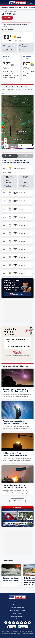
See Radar (7, 18)
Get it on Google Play (23, 626)
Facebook (5, 622)
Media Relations (17, 613)
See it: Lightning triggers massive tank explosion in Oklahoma (14, 487)
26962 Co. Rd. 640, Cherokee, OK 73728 (16, 340)
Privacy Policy (17, 605)
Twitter (9, 622)
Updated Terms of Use (17, 607)
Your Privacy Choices (19, 610)
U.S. (2, 11)
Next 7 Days (25, 156)
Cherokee (9, 11)
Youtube (17, 622)
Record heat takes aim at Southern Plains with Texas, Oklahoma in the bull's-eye (15, 423)
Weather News (13, 7)
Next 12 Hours (9, 156)
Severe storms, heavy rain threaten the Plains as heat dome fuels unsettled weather (17, 391)
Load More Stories (17, 501)
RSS (29, 622)
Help (17, 619)
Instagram (13, 622)
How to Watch (23, 7)
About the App (17, 602)
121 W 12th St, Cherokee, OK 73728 (17, 346)
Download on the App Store (11, 626)
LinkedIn (21, 622)
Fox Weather (17, 2)
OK (5, 11)
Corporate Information (17, 616)
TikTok (25, 622)
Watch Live (4, 7)
